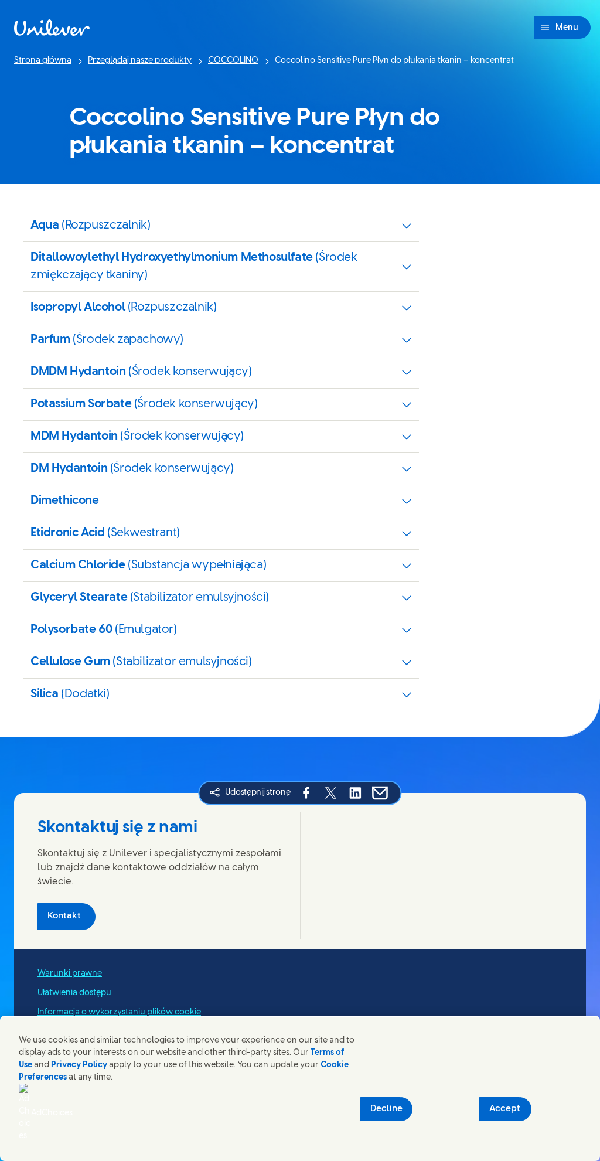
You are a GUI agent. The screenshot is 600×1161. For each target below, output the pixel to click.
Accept (504, 1109)
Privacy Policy (79, 1065)
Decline (386, 1109)
